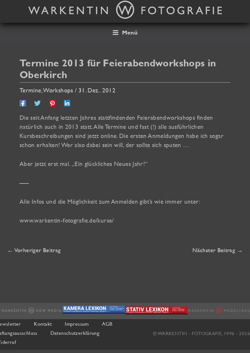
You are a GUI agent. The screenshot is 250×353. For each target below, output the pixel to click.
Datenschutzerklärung (74, 333)
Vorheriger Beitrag (34, 250)
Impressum (77, 323)
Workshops (58, 90)
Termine (30, 90)
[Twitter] (37, 103)
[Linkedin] (67, 103)
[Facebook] (23, 103)
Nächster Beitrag (217, 250)
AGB (107, 323)
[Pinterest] (52, 103)
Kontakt (43, 323)
